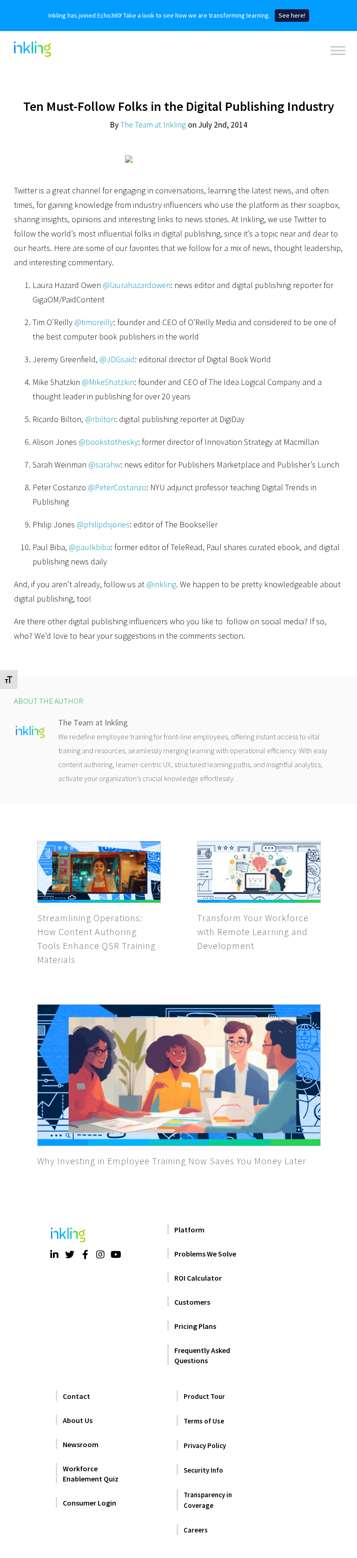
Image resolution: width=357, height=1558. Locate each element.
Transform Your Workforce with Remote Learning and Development (253, 931)
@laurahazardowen (137, 285)
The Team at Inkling (153, 125)
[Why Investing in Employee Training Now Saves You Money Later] (179, 1075)
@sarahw (104, 464)
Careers (196, 1530)
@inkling (161, 584)
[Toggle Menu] (338, 50)
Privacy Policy (205, 1445)
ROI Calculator (198, 1277)
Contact (76, 1396)
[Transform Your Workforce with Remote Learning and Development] (259, 872)
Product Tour (204, 1396)
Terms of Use (204, 1421)
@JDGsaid (117, 359)
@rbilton (100, 419)
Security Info (203, 1470)
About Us (78, 1420)
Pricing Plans (195, 1326)
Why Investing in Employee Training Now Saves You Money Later (171, 1161)
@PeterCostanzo (117, 487)
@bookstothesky (108, 441)
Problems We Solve (205, 1253)
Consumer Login (89, 1502)
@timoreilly (93, 322)
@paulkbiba (90, 547)
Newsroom (81, 1444)
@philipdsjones (103, 524)
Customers (192, 1302)
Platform (189, 1229)
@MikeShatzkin (108, 382)
